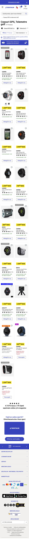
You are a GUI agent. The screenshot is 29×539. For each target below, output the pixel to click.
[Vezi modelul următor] (12, 94)
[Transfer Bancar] (14, 485)
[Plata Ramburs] (12, 488)
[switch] (3, 42)
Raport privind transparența (18, 532)
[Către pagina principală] (9, 7)
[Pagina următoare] (26, 446)
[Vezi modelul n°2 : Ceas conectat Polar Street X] (9, 104)
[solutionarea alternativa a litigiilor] (14, 514)
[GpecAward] (20, 506)
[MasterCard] (7, 485)
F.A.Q (8, 532)
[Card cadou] (18, 485)
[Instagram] (11, 505)
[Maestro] (10, 485)
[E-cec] (21, 485)
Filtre (7, 33)
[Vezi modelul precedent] (3, 94)
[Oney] (25, 484)
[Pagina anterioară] (2, 446)
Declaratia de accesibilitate (15, 535)
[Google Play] (21, 497)
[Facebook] (5, 505)
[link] (14, 439)
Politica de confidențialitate (20, 527)
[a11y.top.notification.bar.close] (26, 2)
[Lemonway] (16, 487)
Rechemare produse (15, 534)
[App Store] (8, 497)
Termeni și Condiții (7, 527)
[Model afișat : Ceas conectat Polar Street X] (6, 104)
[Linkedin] (13, 505)
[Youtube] (8, 505)
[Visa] (3, 484)
